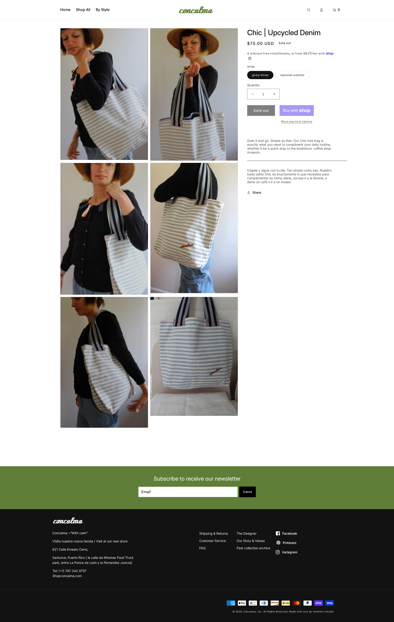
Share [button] (256, 192)
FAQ (202, 548)
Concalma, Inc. (253, 611)
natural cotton (294, 76)
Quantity (253, 85)
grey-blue (262, 76)
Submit (247, 492)
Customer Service (212, 541)
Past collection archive (253, 548)
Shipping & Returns (213, 533)
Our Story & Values (251, 541)
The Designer (247, 533)
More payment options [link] (296, 121)
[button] (308, 9)
